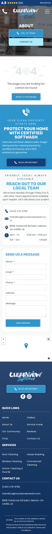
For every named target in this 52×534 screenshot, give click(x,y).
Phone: (9, 282)
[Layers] (48, 339)
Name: (9, 261)
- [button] (3, 343)
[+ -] (26, 349)
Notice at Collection (26, 527)
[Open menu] (47, 11)
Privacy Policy (12, 524)
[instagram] (29, 397)
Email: (9, 272)
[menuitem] (13, 417)
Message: (11, 303)
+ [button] (3, 339)
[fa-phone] (5, 13)
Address (10, 293)
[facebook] (23, 397)
